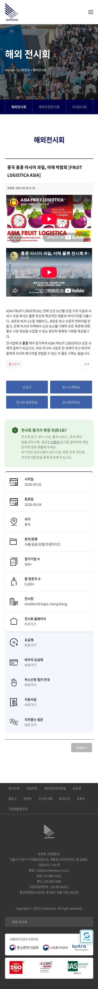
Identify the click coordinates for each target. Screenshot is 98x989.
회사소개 (13, 788)
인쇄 (87, 364)
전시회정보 (23, 70)
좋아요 (14, 364)
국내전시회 (79, 106)
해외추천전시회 (49, 106)
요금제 (77, 788)
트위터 (27, 798)
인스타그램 (45, 798)
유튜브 (81, 798)
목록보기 (81, 748)
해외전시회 (18, 106)
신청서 (55, 442)
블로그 (12, 798)
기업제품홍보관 (18, 809)
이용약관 (31, 788)
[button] (90, 12)
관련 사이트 (19, 922)
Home (9, 70)
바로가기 (30, 624)
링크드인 (64, 798)
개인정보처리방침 (55, 788)
